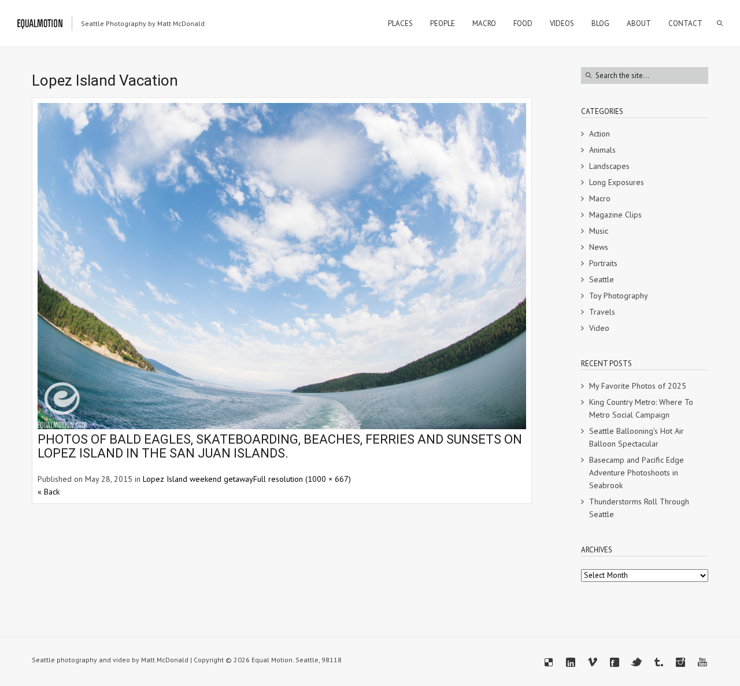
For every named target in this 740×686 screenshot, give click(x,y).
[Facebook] (614, 662)
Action (599, 133)
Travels (602, 312)
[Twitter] (636, 662)
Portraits (603, 263)
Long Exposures (616, 182)
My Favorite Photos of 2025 (637, 386)
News (598, 247)
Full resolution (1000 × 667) (302, 479)
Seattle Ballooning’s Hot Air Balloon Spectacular (636, 437)
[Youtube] (702, 662)
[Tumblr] (658, 662)
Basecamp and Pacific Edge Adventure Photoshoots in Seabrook (636, 472)
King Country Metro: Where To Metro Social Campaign (641, 408)
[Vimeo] (592, 662)
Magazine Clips (615, 214)
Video (599, 328)
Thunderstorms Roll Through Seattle (639, 507)
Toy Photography (618, 295)
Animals (602, 150)
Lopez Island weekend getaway (198, 479)
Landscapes (609, 166)
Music (598, 231)
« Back (49, 491)
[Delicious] (548, 662)
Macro (599, 198)
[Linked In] (570, 662)
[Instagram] (680, 662)
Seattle (601, 279)
